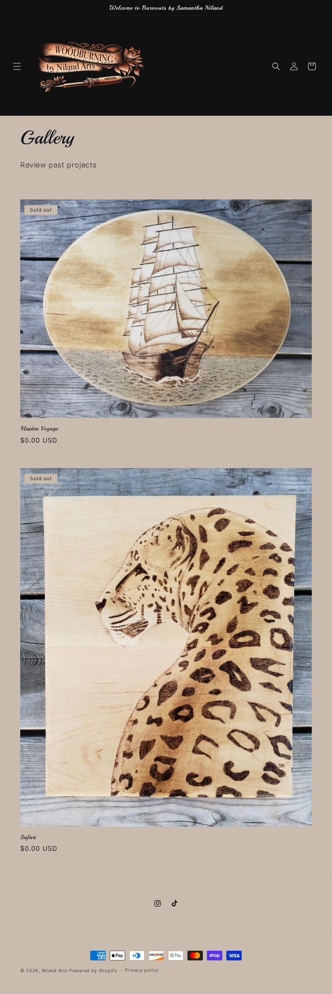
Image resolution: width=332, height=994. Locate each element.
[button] (17, 66)
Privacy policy (142, 970)
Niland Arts (55, 970)
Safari (28, 837)
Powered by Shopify (93, 970)
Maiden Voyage (39, 428)
